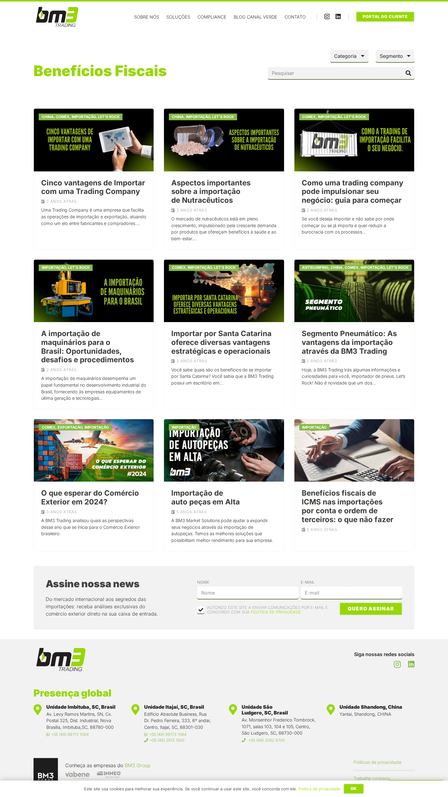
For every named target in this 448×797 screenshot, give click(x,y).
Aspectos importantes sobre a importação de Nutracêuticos (211, 191)
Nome (203, 582)
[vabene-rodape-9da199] (77, 775)
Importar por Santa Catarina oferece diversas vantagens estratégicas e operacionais (221, 342)
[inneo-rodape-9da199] (109, 775)
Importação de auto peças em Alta (205, 497)
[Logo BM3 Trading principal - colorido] (57, 17)
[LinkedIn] (338, 16)
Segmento (391, 56)
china (48, 116)
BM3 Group (138, 765)
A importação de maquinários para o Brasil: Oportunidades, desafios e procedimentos (87, 346)
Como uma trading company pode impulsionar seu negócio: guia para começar (352, 191)
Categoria (345, 56)
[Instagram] (327, 16)
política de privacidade (276, 612)
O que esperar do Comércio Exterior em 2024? (90, 497)
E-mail (308, 582)
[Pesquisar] (408, 73)
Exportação (70, 427)
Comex (62, 116)
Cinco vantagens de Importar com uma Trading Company (93, 187)
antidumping (315, 267)
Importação (84, 116)
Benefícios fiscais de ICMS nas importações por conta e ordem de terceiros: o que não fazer (347, 506)
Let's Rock (109, 116)
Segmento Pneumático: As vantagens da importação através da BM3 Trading (349, 342)
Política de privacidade (319, 788)
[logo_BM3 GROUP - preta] (46, 770)
